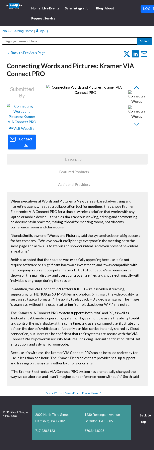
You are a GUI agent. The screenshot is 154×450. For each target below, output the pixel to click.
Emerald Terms (54, 393)
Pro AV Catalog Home (18, 31)
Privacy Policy (72, 393)
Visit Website (23, 128)
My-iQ (43, 31)
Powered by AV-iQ (91, 393)
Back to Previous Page (28, 52)
